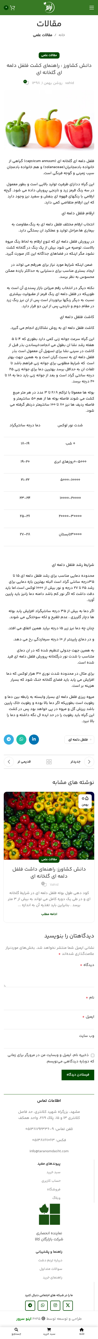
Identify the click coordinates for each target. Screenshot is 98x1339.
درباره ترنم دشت (50, 1260)
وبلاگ (56, 1198)
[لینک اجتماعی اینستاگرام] (55, 1306)
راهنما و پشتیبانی (49, 1252)
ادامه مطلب (49, 914)
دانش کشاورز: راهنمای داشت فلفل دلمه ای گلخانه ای (49, 872)
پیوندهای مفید (49, 1164)
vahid (69, 83)
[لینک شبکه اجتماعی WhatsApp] (21, 739)
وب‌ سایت (86, 1036)
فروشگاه (54, 1189)
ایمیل (88, 1017)
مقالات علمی (42, 35)
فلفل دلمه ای (78, 739)
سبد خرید (53, 1172)
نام (90, 998)
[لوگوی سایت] (49, 7)
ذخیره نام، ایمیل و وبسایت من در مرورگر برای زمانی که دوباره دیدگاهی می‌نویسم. (51, 1058)
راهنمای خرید (52, 1277)
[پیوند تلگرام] (9, 739)
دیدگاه (87, 965)
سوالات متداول (50, 1269)
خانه (62, 35)
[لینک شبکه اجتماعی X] (68, 1306)
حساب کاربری (51, 1181)
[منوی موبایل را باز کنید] (92, 8)
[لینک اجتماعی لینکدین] (34, 739)
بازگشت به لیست (49, 762)
